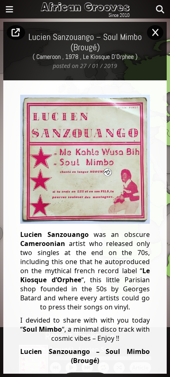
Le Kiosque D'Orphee (108, 57)
